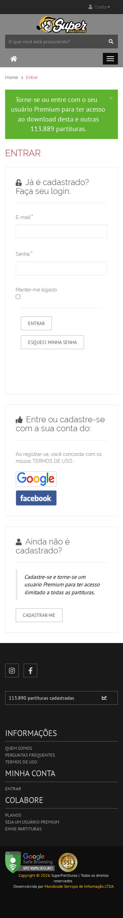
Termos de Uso (21, 762)
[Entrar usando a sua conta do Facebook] (36, 498)
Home (11, 77)
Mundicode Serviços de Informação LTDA (79, 886)
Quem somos (18, 748)
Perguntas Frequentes (30, 755)
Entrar (13, 789)
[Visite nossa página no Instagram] (12, 670)
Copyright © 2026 (34, 875)
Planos (13, 815)
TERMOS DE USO (52, 461)
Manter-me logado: (37, 289)
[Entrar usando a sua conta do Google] (36, 479)
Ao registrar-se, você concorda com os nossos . (59, 457)
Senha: (24, 253)
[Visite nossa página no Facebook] (30, 670)
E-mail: (24, 216)
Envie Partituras (23, 829)
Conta (99, 7)
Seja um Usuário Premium (32, 822)
